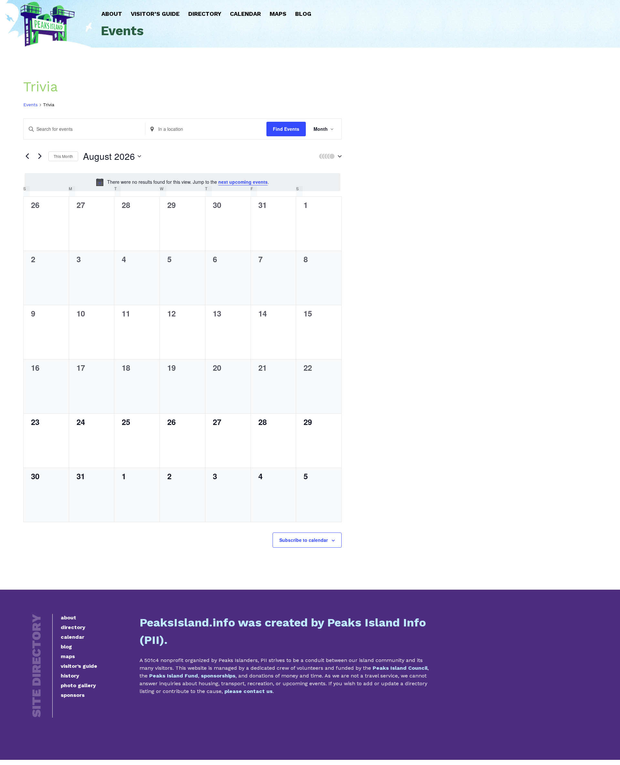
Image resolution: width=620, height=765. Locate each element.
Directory (204, 13)
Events (30, 104)
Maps (278, 13)
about (68, 618)
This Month (63, 156)
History (70, 676)
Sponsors (73, 695)
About (111, 13)
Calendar (245, 13)
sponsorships (218, 676)
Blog (303, 13)
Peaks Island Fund (173, 676)
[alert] (182, 182)
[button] (329, 156)
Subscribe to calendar (303, 540)
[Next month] (40, 156)
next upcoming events (243, 182)
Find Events (286, 129)
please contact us (248, 691)
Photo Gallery (78, 685)
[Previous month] (27, 156)
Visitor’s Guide (155, 13)
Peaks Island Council (400, 668)
